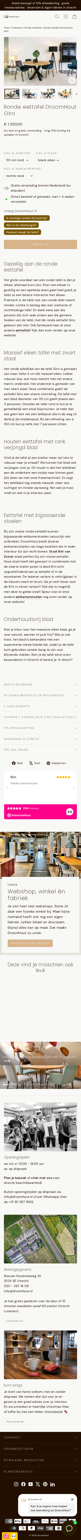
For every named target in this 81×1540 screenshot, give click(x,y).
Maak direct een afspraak (30, 943)
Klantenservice (18, 1472)
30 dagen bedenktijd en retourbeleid (34, 695)
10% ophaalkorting (19, 728)
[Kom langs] (40, 1354)
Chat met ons (14, 1321)
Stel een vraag (16, 749)
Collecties (17, 27)
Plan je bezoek (15, 1421)
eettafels (23, 330)
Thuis (7, 27)
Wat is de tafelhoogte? (21, 225)
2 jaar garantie (17, 706)
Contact (12, 1437)
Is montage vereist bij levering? (26, 218)
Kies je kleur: (47, 153)
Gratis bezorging (18, 684)
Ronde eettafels (33, 27)
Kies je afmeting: (17, 153)
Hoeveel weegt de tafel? (22, 232)
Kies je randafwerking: (23, 168)
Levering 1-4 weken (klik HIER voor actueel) (39, 717)
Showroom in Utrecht (22, 739)
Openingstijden (18, 1449)
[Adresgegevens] (40, 1239)
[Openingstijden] (40, 1126)
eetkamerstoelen (29, 597)
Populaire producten (24, 1460)
